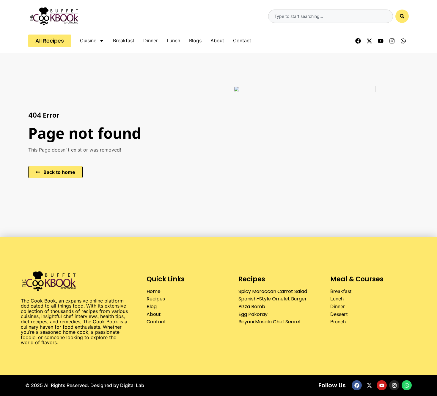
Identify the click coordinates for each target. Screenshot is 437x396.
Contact (242, 40)
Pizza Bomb (251, 306)
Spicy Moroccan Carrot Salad (272, 291)
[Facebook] (358, 40)
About (217, 40)
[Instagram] (391, 40)
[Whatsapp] (403, 40)
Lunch (173, 40)
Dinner (150, 40)
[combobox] (330, 16)
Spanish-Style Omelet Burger (272, 298)
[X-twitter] (369, 40)
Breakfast (123, 40)
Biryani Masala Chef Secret (269, 321)
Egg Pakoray (253, 314)
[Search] (402, 16)
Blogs (195, 40)
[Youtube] (380, 40)
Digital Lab (132, 385)
